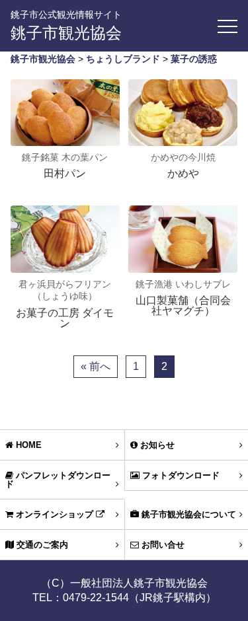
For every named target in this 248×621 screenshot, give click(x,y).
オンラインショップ (54, 514)
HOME (27, 445)
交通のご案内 (41, 545)
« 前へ (95, 366)
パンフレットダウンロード (57, 479)
